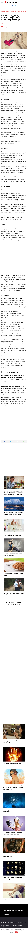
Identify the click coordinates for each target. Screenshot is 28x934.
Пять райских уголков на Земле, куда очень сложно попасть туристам (14, 514)
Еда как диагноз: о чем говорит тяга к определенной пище (13, 534)
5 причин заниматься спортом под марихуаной (13, 554)
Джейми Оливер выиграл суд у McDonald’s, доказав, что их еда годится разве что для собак (13, 492)
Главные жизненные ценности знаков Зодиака (12, 855)
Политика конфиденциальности (13, 910)
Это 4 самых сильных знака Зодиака (14, 900)
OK (16, 932)
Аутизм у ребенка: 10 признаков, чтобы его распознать (14, 594)
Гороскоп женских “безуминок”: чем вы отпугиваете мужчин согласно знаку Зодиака (14, 787)
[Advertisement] (14, 258)
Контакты (6, 914)
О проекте (6, 906)
